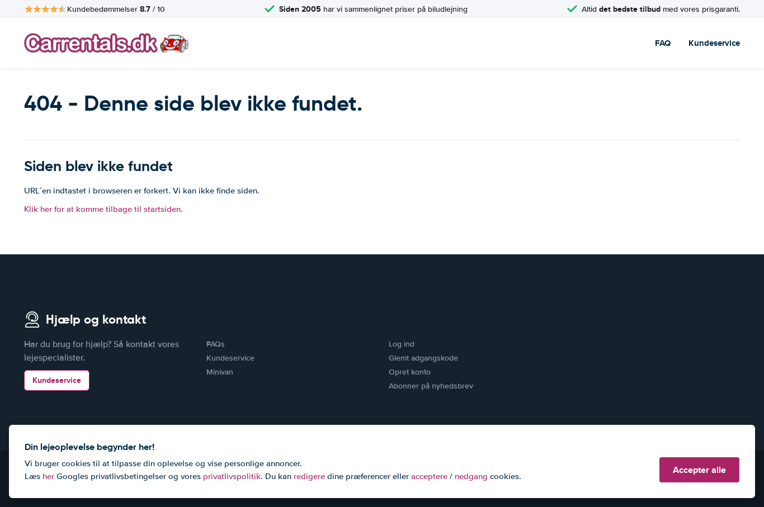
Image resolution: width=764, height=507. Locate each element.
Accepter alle (699, 469)
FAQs (215, 344)
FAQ (663, 43)
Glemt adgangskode (423, 358)
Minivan (219, 372)
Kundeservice (714, 43)
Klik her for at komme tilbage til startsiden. (103, 209)
